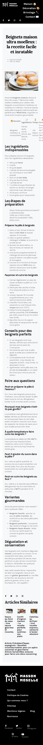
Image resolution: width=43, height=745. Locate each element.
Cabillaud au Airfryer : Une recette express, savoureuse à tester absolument (36, 625)
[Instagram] (17, 596)
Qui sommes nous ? (17, 700)
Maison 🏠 (30, 3)
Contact (11, 690)
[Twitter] (11, 596)
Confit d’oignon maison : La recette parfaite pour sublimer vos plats (22, 626)
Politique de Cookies (17, 695)
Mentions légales (16, 711)
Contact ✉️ (32, 16)
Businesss (12, 716)
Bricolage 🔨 (31, 12)
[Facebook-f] (6, 596)
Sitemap (11, 705)
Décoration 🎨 (31, 8)
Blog (32, 711)
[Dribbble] (22, 596)
